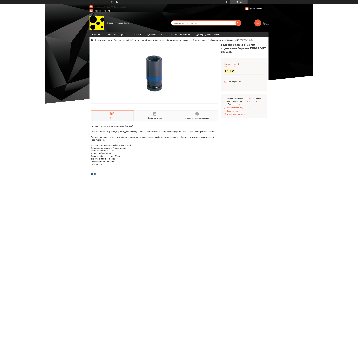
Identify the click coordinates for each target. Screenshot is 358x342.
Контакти (137, 35)
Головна (96, 35)
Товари (110, 35)
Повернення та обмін (180, 35)
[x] (95, 174)
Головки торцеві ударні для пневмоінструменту (168, 40)
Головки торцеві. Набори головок (129, 40)
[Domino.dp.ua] (97, 23)
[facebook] (92, 174)
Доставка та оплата (156, 35)
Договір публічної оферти (208, 35)
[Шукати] (238, 23)
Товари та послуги (103, 40)
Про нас (123, 35)
